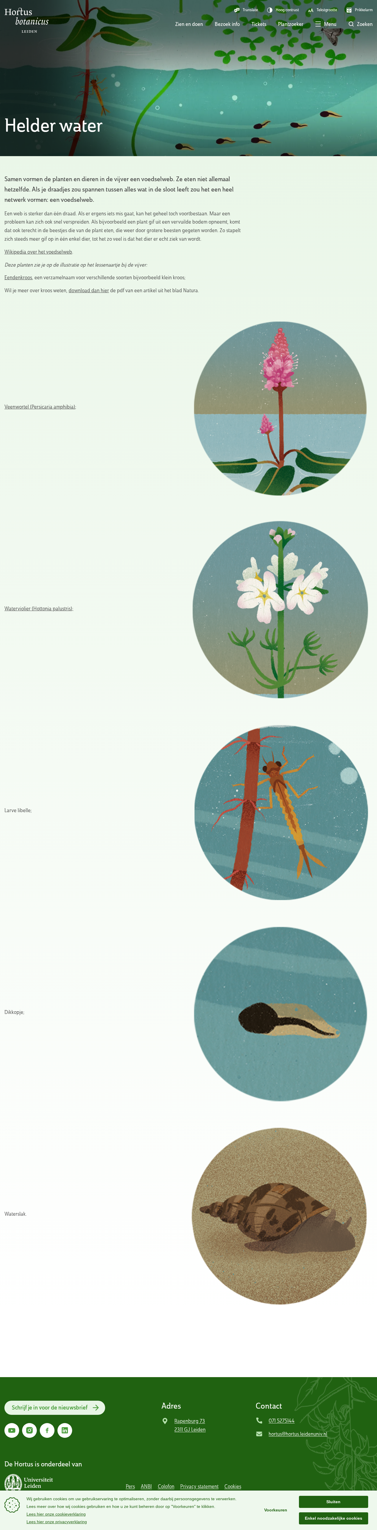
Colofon (166, 1486)
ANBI (146, 1486)
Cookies (232, 1486)
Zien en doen (189, 24)
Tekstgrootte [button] (327, 9)
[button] (319, 24)
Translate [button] (250, 9)
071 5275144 (282, 1420)
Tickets (259, 24)
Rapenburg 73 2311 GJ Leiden (190, 1425)
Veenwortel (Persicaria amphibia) (39, 407)
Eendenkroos (18, 277)
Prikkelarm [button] (364, 9)
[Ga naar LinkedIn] (64, 1430)
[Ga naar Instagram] (29, 1430)
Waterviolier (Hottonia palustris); (38, 608)
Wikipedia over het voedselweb (38, 252)
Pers (130, 1486)
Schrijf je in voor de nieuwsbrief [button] (49, 1407)
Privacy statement (199, 1486)
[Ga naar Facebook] (47, 1430)
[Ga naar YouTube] (11, 1430)
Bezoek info (227, 24)
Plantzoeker (290, 24)
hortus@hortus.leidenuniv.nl (298, 1434)
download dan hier (89, 290)
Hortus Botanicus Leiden (26, 20)
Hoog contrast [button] (287, 9)
